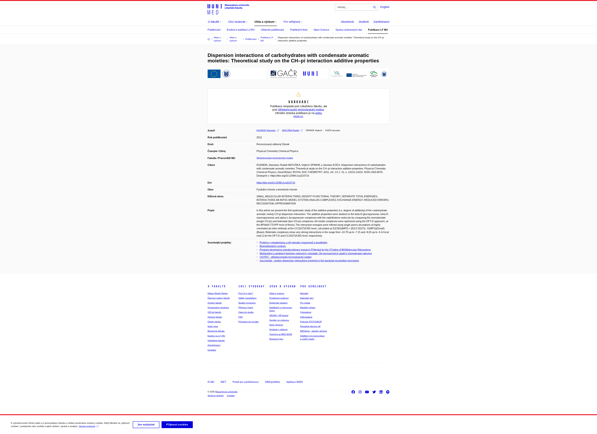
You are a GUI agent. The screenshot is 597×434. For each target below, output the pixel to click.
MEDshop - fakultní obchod (313, 331)
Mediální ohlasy (307, 307)
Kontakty (212, 350)
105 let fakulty (214, 312)
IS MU (211, 382)
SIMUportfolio (272, 382)
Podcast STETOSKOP (311, 321)
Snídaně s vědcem (278, 329)
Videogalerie (306, 317)
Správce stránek (216, 395)
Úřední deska (214, 321)
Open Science (321, 29)
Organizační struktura (218, 307)
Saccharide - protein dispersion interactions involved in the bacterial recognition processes (309, 260)
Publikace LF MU (378, 29)
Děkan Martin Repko (218, 293)
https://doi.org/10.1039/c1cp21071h (276, 182)
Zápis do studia (245, 312)
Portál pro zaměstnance (246, 382)
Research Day (276, 339)
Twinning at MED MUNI (280, 334)
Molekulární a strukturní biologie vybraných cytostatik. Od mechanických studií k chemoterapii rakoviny (316, 253)
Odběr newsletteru (247, 298)
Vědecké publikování (272, 29)
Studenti (364, 21)
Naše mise (213, 326)
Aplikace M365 (294, 382)
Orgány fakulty (215, 303)
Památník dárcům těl (310, 326)
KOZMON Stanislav (266, 130)
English (384, 7)
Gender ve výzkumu (279, 320)
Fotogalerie (305, 312)
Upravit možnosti (87, 426)
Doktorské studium (278, 303)
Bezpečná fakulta (216, 331)
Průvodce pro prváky (248, 321)
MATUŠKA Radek (290, 130)
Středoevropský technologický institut (301, 109)
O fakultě (217, 286)
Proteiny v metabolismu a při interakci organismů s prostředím (293, 242)
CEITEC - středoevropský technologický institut (285, 257)
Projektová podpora (279, 298)
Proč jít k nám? (245, 293)
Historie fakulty (215, 317)
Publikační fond (298, 29)
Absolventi (347, 21)
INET (223, 382)
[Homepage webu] (228, 9)
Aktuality (304, 293)
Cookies (231, 395)
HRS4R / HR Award (278, 315)
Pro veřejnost (313, 286)
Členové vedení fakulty (219, 298)
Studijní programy (247, 303)
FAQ (240, 317)
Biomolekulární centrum (273, 246)
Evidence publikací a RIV (241, 29)
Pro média (305, 303)
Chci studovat (251, 286)
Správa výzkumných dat (349, 29)
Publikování (214, 29)
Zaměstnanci (381, 21)
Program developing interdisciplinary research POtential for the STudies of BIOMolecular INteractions (315, 249)
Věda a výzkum (282, 286)
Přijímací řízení (245, 307)
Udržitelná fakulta (216, 340)
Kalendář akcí (307, 298)
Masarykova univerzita (226, 391)
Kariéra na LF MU (216, 336)
